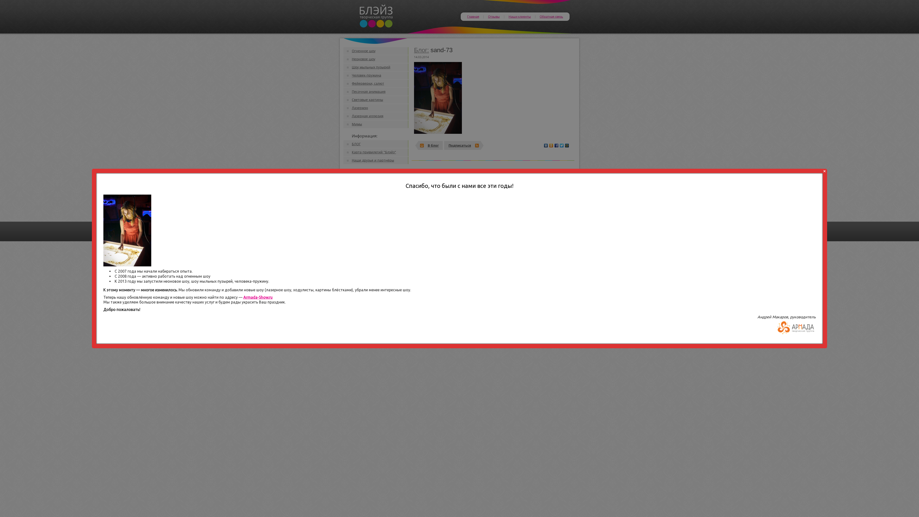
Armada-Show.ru (258, 297)
